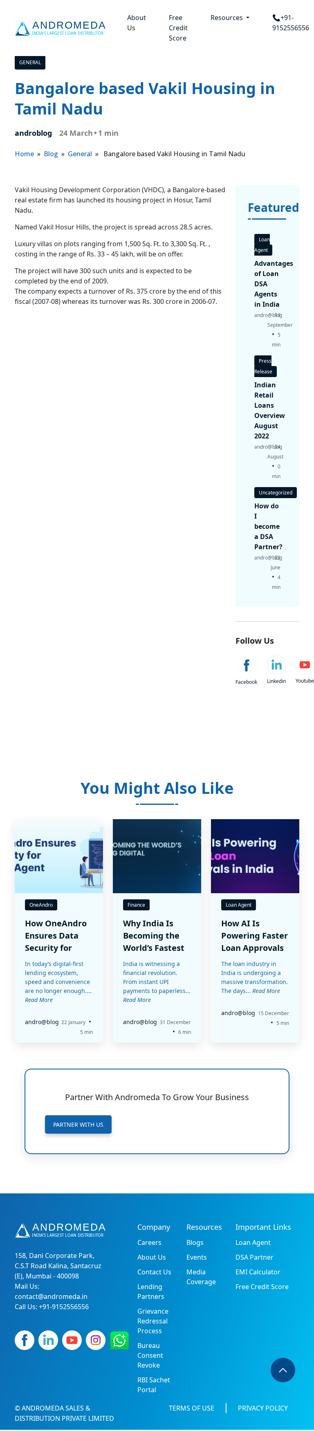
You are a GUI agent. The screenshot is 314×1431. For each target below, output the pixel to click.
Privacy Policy (263, 1408)
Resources (227, 17)
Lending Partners (150, 1291)
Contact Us (154, 1271)
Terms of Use (191, 1408)
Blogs (195, 1242)
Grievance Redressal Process (152, 1321)
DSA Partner (255, 1257)
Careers (149, 1242)
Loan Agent (253, 1242)
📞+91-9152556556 (290, 22)
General (30, 62)
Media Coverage (201, 1276)
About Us (136, 22)
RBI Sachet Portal (153, 1384)
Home (24, 153)
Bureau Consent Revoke (150, 1355)
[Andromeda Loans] (62, 28)
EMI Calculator (258, 1271)
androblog (33, 133)
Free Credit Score (178, 28)
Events (196, 1257)
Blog (51, 153)
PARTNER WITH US (78, 1124)
